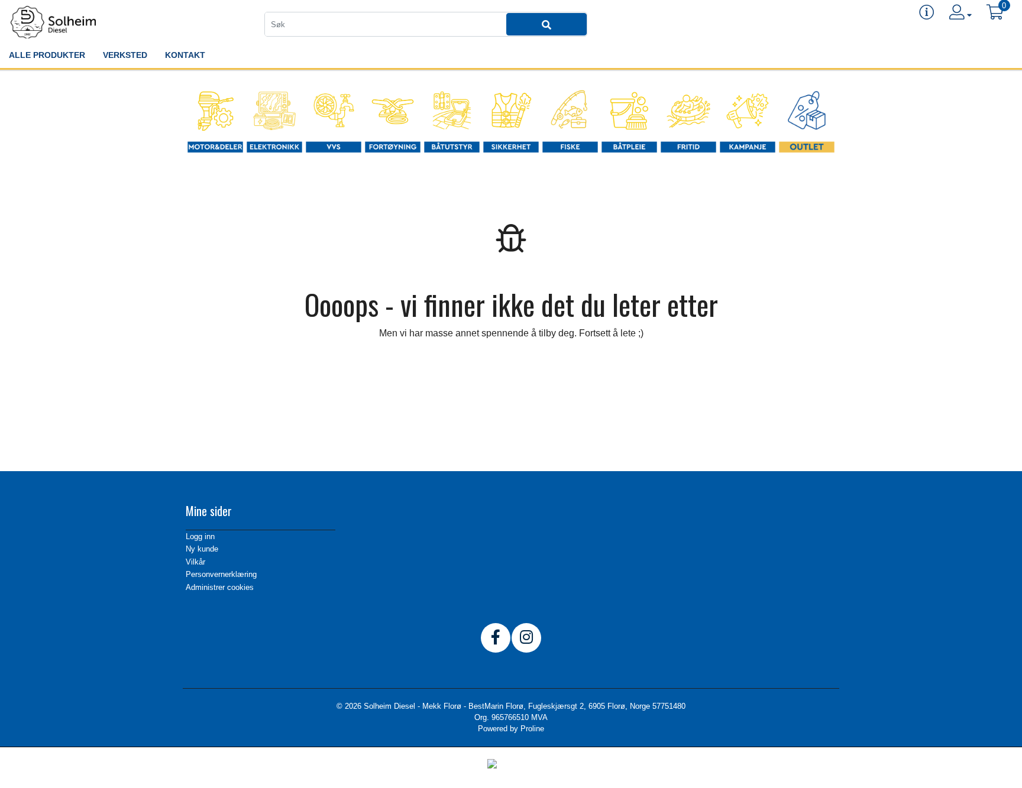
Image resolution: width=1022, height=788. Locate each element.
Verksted (125, 55)
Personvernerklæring (221, 574)
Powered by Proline (511, 728)
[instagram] (526, 638)
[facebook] (495, 638)
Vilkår (195, 561)
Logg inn (200, 536)
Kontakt (185, 55)
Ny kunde (202, 548)
